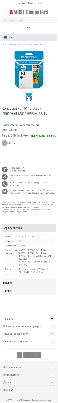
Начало (5, 44)
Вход (40, 3)
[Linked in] (32, 355)
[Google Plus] (26, 355)
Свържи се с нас (17, 171)
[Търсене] (54, 20)
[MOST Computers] (29, 12)
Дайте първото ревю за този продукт (20, 125)
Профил (21, 3)
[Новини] (38, 355)
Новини (31, 3)
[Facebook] (20, 355)
